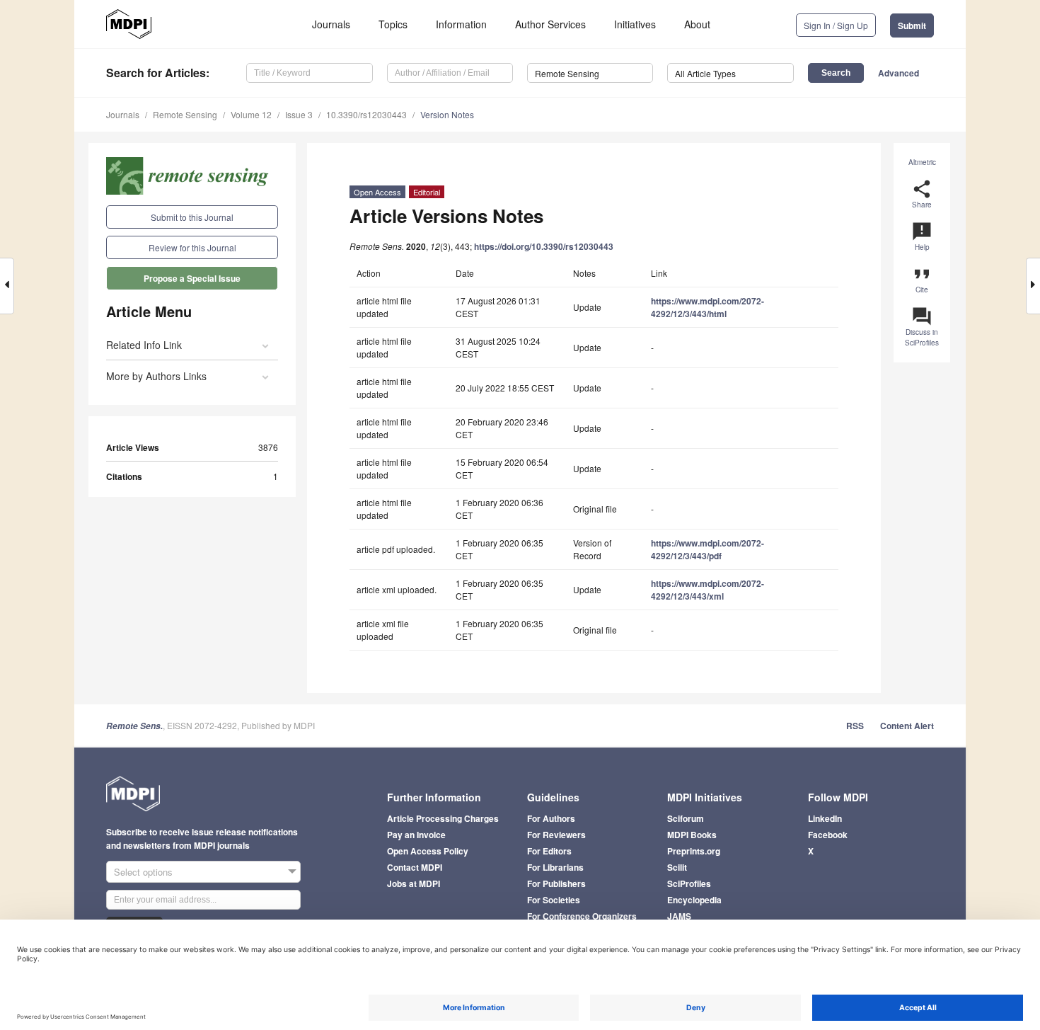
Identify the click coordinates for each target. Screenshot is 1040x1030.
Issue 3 (299, 114)
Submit (912, 25)
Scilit (677, 867)
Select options (143, 872)
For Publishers (556, 883)
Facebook (828, 834)
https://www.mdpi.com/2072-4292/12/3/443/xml (707, 589)
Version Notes (447, 114)
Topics (393, 24)
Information (461, 24)
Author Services (550, 24)
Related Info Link (144, 345)
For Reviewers (556, 834)
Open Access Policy (427, 851)
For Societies (553, 899)
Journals (331, 24)
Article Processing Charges (443, 818)
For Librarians (555, 867)
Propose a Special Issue (192, 278)
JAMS (679, 916)
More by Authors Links (156, 376)
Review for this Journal (192, 247)
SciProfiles (689, 883)
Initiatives (635, 24)
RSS (855, 725)
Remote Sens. (134, 726)
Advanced (898, 73)
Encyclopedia (694, 899)
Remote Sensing (185, 114)
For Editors (549, 851)
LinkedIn (825, 818)
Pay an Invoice (416, 834)
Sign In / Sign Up (836, 25)
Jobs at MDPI (413, 883)
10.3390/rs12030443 (366, 114)
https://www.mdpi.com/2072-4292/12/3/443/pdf (707, 549)
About (697, 24)
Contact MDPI (414, 867)
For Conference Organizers (582, 916)
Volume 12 (251, 114)
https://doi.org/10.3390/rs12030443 (543, 246)
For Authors (551, 818)
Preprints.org (693, 851)
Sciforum (685, 818)
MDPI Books (692, 834)
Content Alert (907, 725)
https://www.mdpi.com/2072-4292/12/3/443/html (707, 307)
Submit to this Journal (192, 217)
